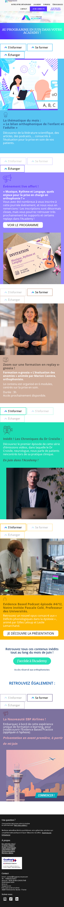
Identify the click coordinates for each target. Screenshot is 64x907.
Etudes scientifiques (9, 847)
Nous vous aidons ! (20, 825)
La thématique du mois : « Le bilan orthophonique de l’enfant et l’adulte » (33, 124)
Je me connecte (38, 9)
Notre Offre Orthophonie (21, 4)
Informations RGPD (8, 849)
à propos (46, 4)
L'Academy (37, 4)
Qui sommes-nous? (8, 844)
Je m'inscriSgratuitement (55, 9)
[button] (13, 161)
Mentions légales (7, 853)
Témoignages (57, 4)
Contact (23, 9)
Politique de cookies (8, 851)
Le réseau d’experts (8, 845)
